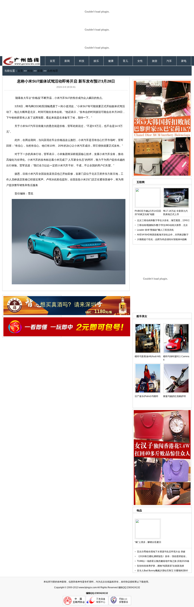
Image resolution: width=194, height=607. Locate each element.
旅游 (154, 60)
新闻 (67, 60)
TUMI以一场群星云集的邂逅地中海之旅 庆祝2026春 (163, 561)
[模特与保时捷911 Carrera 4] (176, 324)
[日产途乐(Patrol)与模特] (148, 364)
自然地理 (52, 70)
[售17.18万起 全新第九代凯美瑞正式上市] (176, 188)
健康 (110, 60)
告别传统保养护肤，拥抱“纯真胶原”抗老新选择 (160, 566)
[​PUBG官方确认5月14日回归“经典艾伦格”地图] (148, 188)
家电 (183, 60)
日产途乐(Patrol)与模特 (146, 396)
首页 (52, 60)
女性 (140, 60)
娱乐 (96, 60)
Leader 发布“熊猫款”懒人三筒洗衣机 (155, 230)
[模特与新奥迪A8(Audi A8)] (148, 324)
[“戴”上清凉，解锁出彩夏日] (148, 520)
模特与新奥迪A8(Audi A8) (148, 356)
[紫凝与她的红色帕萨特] (176, 364)
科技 (81, 60)
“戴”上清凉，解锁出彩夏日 (148, 542)
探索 (40, 70)
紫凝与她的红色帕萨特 (174, 396)
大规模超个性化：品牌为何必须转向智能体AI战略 (162, 239)
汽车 (169, 60)
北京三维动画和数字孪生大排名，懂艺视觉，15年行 (163, 220)
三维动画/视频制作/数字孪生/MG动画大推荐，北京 (162, 225)
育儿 (125, 60)
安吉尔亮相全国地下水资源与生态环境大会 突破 (161, 551)
